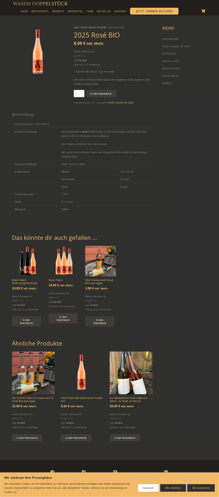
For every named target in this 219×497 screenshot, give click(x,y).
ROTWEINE (169, 53)
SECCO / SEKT (170, 61)
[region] (109, 485)
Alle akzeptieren (201, 487)
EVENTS (167, 83)
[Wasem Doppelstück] (40, 3)
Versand (83, 60)
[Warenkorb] (203, 11)
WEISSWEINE (170, 39)
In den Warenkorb (101, 93)
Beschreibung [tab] (22, 114)
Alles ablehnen (173, 487)
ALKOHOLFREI (171, 68)
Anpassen (148, 487)
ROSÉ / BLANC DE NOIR (120, 102)
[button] (60, 31)
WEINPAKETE (170, 75)
